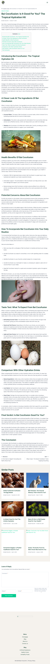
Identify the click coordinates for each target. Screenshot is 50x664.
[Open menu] (47, 2)
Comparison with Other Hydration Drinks (12, 46)
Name (4, 591)
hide (19, 34)
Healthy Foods (25, 652)
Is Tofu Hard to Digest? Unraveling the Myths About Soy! (11, 458)
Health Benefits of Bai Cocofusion (10, 40)
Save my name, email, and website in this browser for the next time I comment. (41, 590)
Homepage (25, 637)
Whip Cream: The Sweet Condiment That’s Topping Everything (38, 458)
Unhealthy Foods (25, 654)
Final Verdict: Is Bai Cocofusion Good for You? (13, 48)
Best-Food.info (5, 20)
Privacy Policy (31, 660)
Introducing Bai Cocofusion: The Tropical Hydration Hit (15, 36)
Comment (5, 573)
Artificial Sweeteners (25, 650)
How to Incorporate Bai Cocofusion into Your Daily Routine (16, 43)
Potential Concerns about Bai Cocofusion (12, 41)
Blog (25, 639)
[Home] (1, 8)
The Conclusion (6, 50)
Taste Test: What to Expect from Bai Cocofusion (14, 45)
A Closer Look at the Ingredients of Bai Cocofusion (14, 38)
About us (25, 641)
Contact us (25, 643)
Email (20, 591)
